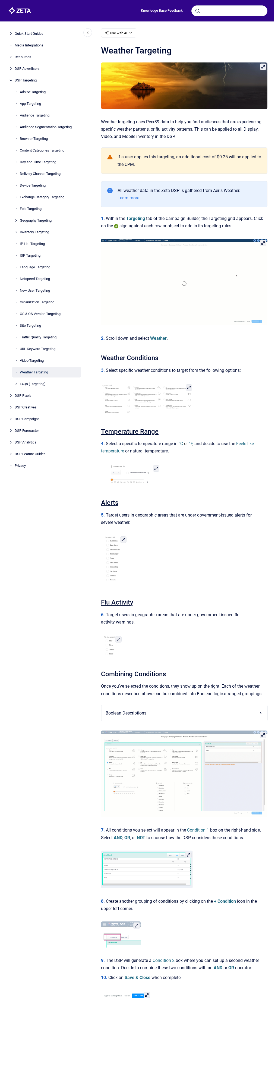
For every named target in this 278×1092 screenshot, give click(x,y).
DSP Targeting (26, 80)
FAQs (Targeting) (33, 384)
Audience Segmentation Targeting (46, 127)
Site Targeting (30, 325)
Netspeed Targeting (35, 279)
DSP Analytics (25, 442)
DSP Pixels (23, 396)
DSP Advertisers (27, 69)
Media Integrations (29, 45)
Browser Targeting (34, 139)
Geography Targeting (36, 220)
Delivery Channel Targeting (40, 174)
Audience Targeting (34, 115)
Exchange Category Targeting (42, 197)
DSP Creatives (26, 407)
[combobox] (229, 11)
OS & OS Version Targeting (40, 314)
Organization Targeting (37, 302)
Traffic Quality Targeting (38, 337)
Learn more (128, 197)
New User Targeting (35, 290)
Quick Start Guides (29, 34)
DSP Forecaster (27, 431)
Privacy (20, 466)
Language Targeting (35, 267)
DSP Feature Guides (30, 454)
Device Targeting (33, 185)
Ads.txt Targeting (33, 92)
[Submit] (197, 11)
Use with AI (118, 33)
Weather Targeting (34, 372)
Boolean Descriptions (126, 713)
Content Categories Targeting (42, 150)
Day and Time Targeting (38, 162)
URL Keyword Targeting (37, 349)
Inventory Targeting (34, 232)
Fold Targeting (31, 209)
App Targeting (30, 104)
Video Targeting (32, 360)
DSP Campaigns (27, 419)
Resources (23, 57)
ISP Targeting (30, 255)
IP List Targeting (32, 244)
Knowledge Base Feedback (162, 10)
